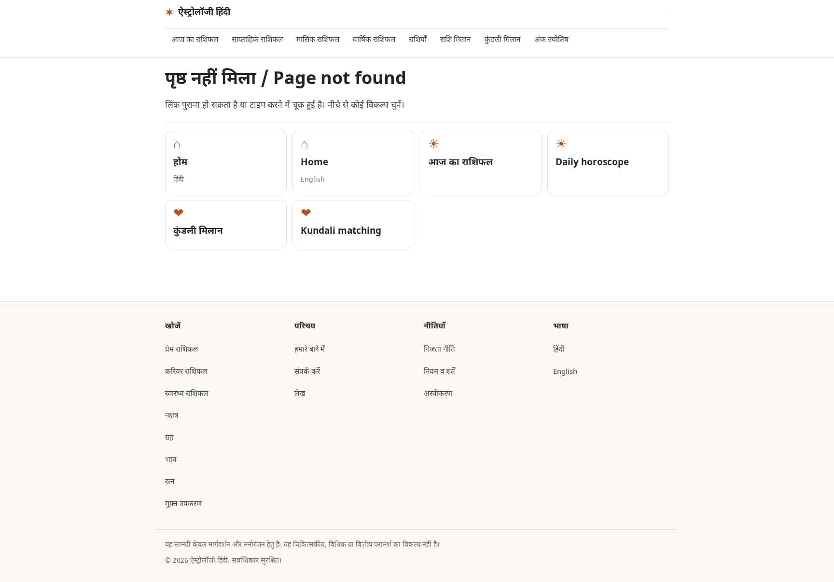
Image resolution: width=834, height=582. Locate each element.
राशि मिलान (455, 40)
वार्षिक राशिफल (374, 40)
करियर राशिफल (186, 372)
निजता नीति (439, 350)
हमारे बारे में (309, 350)
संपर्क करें (307, 372)
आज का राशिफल (194, 40)
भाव (170, 460)
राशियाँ (418, 40)
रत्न (169, 482)
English (565, 372)
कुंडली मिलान (503, 40)
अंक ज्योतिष (551, 40)
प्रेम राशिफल (181, 350)
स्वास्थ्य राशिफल (186, 394)
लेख (299, 394)
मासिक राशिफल (317, 40)
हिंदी (559, 350)
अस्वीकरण (438, 394)
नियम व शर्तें (439, 372)
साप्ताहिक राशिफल (257, 40)
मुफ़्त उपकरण (183, 504)
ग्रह (169, 438)
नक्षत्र (171, 416)
